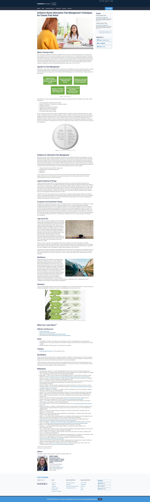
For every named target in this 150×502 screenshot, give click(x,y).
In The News (83, 482)
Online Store (54, 489)
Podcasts (83, 486)
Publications (83, 484)
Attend (102, 488)
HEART (54, 3)
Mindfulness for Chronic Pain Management (61, 335)
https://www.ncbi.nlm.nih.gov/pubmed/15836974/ (63, 444)
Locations (54, 486)
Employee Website (70, 482)
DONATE (101, 480)
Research (64, 8)
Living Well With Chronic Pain (46, 351)
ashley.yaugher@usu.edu (57, 467)
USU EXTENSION (42, 477)
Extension (54, 4)
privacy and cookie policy (91, 499)
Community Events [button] (50, 8)
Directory (70, 8)
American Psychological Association (48, 332)
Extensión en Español (56, 491)
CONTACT (102, 483)
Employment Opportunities (72, 486)
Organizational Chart (70, 488)
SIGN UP (108, 8)
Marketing (68, 484)
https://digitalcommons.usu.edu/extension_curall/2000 (52, 438)
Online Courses (55, 488)
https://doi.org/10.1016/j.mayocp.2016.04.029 (73, 399)
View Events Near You (105, 32)
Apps (82, 488)
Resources (58, 8)
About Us (54, 482)
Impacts (38, 8)
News (43, 8)
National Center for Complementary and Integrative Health (53, 334)
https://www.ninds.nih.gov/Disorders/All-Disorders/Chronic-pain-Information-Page (58, 420)
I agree (100, 499)
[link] (104, 40)
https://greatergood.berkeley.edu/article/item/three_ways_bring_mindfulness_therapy (69, 423)
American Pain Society (45, 331)
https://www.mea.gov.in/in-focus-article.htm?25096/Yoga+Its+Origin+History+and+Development (68, 376)
